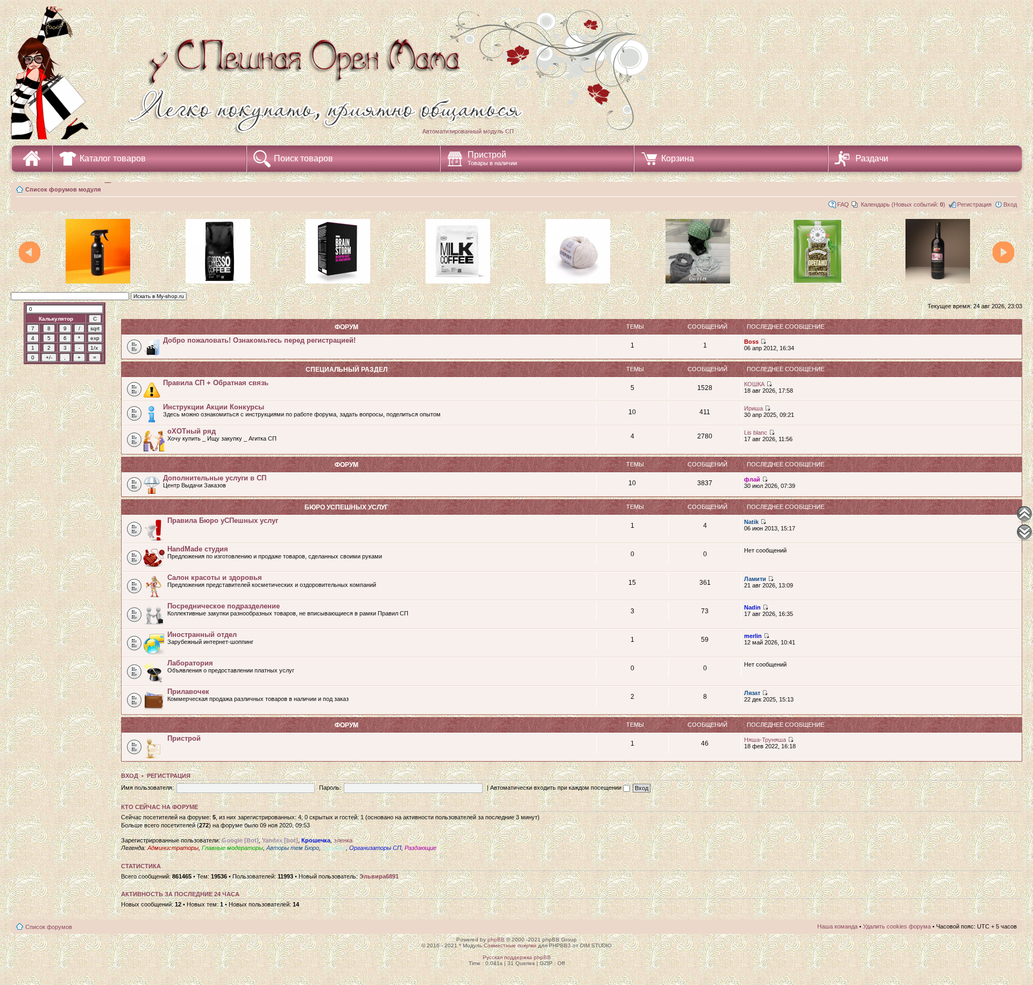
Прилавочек (188, 692)
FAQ (843, 204)
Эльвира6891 (379, 876)
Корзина (677, 158)
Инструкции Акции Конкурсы (213, 407)
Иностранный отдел (202, 634)
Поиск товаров (303, 158)
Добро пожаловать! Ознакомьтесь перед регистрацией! (259, 340)
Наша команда (837, 926)
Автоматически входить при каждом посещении (556, 787)
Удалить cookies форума (897, 926)
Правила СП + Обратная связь (215, 383)
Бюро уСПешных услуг (346, 507)
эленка (343, 840)
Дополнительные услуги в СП (214, 478)
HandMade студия (197, 549)
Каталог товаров (113, 158)
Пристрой (492, 158)
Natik (751, 522)
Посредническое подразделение (223, 606)
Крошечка (315, 840)
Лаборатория (190, 663)
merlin (753, 636)
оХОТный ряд (191, 431)
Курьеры (334, 848)
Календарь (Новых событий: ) (903, 204)
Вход (1010, 204)
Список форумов (48, 927)
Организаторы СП (375, 848)
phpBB (496, 940)
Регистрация (974, 204)
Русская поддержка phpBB (517, 957)
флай (752, 479)
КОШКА (754, 384)
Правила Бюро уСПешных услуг (222, 520)
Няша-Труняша (765, 739)
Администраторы (173, 848)
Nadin (752, 607)
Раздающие (420, 848)
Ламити (755, 579)
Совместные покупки (510, 945)
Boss (751, 341)
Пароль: (330, 787)
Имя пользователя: (147, 787)
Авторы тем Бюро (292, 848)
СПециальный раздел (346, 369)
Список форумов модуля (63, 189)
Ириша (753, 408)
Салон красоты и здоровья (214, 577)
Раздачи (871, 158)
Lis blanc (755, 432)
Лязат (752, 693)
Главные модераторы (232, 848)
